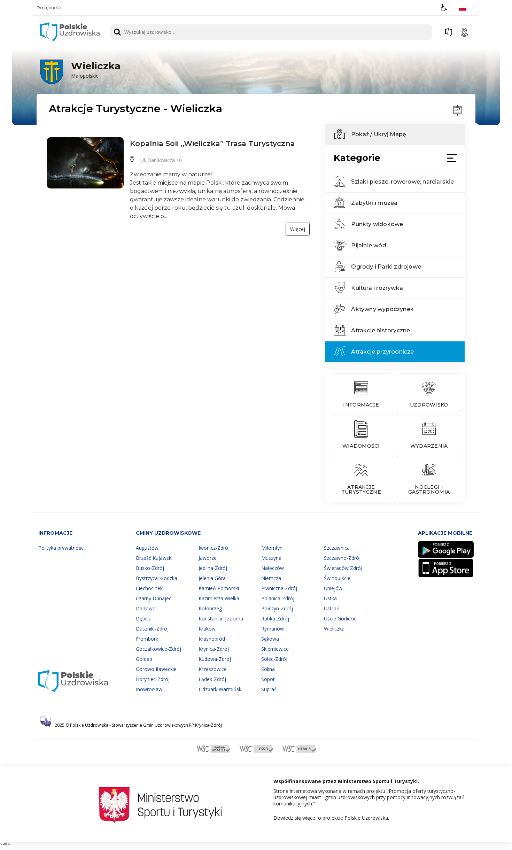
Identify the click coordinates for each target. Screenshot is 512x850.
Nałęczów (272, 568)
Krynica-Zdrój (214, 649)
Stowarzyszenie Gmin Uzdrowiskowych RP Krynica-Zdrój (167, 725)
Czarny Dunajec (153, 598)
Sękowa (270, 638)
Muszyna (271, 558)
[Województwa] (448, 32)
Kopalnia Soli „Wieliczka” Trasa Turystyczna (212, 143)
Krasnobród (212, 638)
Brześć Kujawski (154, 558)
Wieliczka (334, 628)
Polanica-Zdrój (277, 598)
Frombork (147, 638)
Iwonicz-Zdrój (214, 547)
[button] (444, 7)
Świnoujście (337, 578)
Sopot (268, 679)
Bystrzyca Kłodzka (156, 578)
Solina (268, 669)
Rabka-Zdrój (275, 618)
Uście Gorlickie (340, 618)
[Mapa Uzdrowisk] (464, 32)
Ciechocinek (149, 588)
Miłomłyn (271, 547)
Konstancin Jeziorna (221, 618)
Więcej (297, 229)
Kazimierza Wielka (219, 598)
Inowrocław (149, 689)
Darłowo (146, 608)
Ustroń (332, 608)
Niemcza (271, 578)
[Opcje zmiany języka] (462, 7)
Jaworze (208, 558)
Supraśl (269, 689)
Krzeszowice (213, 669)
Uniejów (333, 588)
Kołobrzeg (210, 608)
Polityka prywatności (61, 547)
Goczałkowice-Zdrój (158, 649)
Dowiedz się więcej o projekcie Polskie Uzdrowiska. (331, 818)
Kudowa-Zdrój (215, 659)
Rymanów (272, 628)
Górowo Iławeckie (156, 669)
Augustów (147, 547)
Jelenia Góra (212, 578)
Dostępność (49, 8)
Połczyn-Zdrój (277, 608)
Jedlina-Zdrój (213, 568)
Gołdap (144, 659)
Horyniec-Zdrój (153, 679)
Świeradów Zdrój (343, 568)
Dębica (144, 618)
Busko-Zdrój (150, 568)
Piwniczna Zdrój (279, 588)
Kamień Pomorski (219, 588)
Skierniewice (275, 649)
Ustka (330, 598)
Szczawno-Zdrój (342, 558)
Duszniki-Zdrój (152, 628)
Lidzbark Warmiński (220, 689)
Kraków (207, 628)
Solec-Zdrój (274, 659)
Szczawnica (337, 547)
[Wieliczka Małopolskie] (80, 83)
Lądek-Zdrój (212, 679)
